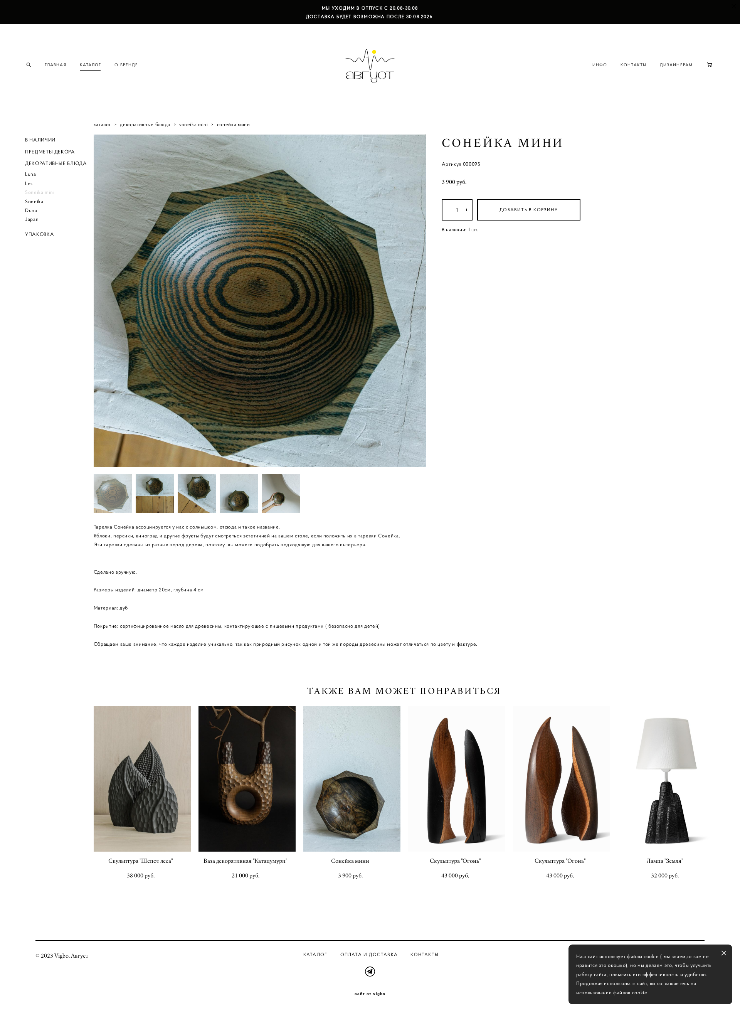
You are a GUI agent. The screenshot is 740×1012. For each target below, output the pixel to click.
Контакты (424, 954)
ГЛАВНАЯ (55, 64)
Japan (32, 219)
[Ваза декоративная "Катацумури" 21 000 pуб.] (247, 779)
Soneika (34, 201)
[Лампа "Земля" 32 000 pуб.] (666, 779)
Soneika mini (40, 192)
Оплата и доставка (369, 954)
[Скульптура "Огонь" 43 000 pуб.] (456, 779)
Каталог (315, 954)
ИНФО (599, 64)
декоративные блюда (145, 124)
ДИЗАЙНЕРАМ (676, 64)
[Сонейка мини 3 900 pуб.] (351, 779)
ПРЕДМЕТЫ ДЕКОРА (50, 151)
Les (29, 183)
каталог (102, 124)
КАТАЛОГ (90, 64)
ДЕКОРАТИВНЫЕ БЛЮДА (56, 163)
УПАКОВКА (39, 234)
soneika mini (193, 124)
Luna (30, 174)
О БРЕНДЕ (126, 64)
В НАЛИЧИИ (40, 139)
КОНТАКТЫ (633, 64)
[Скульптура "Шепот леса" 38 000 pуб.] (142, 779)
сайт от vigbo (370, 994)
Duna (31, 210)
